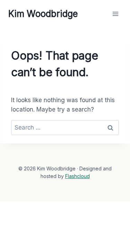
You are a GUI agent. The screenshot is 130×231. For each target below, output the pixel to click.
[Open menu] (115, 13)
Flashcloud (77, 176)
